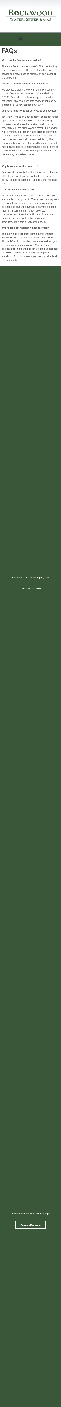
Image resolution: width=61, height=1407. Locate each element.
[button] (20, 38)
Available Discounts (30, 1225)
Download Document (30, 588)
